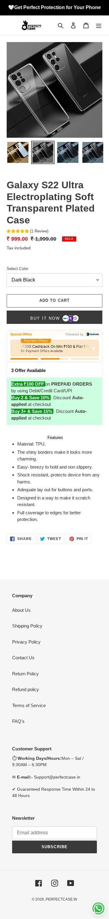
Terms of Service (29, 705)
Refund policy (25, 689)
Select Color (17, 268)
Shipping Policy (27, 625)
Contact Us (23, 657)
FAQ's (18, 721)
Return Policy (25, 673)
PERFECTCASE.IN (61, 899)
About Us (21, 610)
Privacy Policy (26, 641)
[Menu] (98, 25)
